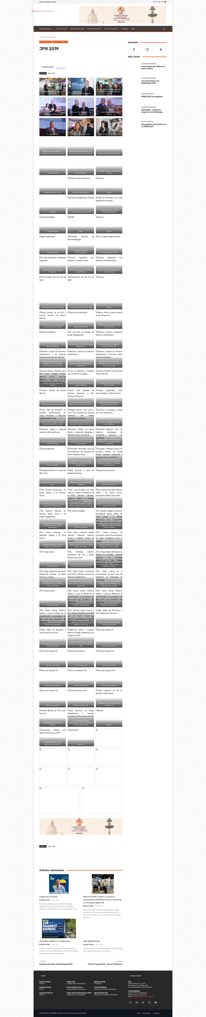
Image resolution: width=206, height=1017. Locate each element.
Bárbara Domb (48, 67)
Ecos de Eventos (50, 37)
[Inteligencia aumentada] (58, 884)
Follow (147, 48)
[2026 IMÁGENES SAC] (102, 928)
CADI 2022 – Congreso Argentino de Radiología (152, 111)
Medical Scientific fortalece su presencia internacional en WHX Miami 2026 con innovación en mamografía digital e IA (102, 900)
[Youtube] (165, 1)
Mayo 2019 (51, 73)
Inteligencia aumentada (48, 897)
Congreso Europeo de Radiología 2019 (56, 964)
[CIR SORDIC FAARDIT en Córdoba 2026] (58, 928)
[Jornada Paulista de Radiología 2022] (134, 81)
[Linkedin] (159, 1)
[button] (164, 29)
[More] (113, 57)
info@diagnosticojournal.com (143, 996)
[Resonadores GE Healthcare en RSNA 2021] (134, 124)
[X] (162, 1)
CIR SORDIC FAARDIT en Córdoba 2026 (54, 941)
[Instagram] (156, 1)
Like (134, 48)
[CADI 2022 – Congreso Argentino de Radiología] (134, 110)
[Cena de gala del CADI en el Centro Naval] (134, 66)
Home (41, 37)
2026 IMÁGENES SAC (91, 941)
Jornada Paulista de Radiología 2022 (150, 82)
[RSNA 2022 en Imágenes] (134, 95)
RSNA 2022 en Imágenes (152, 96)
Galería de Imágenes (60, 42)
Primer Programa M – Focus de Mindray (105, 964)
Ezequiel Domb (44, 900)
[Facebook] (153, 1)
